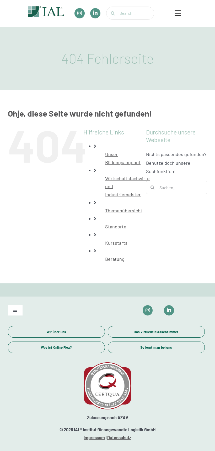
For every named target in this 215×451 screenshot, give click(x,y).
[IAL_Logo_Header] (46, 9)
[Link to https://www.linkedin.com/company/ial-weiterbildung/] (169, 310)
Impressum (94, 437)
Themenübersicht (123, 210)
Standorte (115, 226)
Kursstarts (116, 243)
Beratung (115, 259)
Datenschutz (119, 437)
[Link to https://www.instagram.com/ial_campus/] (148, 310)
